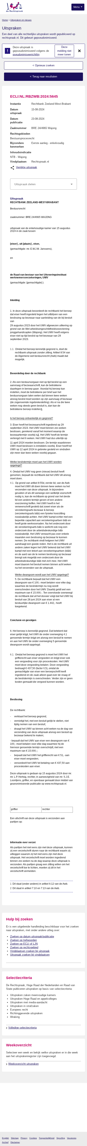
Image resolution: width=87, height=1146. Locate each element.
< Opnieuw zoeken (43, 65)
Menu (76, 7)
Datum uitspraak (16, 111)
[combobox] (43, 184)
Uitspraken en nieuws (21, 20)
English (5, 1138)
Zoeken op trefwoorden (23, 940)
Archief (5, 1142)
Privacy (24, 1138)
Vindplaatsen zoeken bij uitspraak (30, 951)
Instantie (15, 103)
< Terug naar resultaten (43, 76)
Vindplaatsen (18, 161)
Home (5, 20)
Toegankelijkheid (46, 1138)
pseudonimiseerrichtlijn (26, 54)
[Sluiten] (79, 51)
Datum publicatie (16, 120)
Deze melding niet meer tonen (64, 50)
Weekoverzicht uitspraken (23, 1063)
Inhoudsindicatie (20, 152)
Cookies (33, 1138)
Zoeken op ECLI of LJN (24, 943)
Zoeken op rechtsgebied (24, 947)
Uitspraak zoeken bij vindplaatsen (30, 954)
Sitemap (15, 1138)
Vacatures (71, 1138)
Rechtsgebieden (20, 133)
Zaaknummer (18, 128)
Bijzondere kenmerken (17, 145)
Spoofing (60, 1138)
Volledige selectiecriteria (22, 1027)
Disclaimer (15, 1142)
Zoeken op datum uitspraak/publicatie (32, 936)
